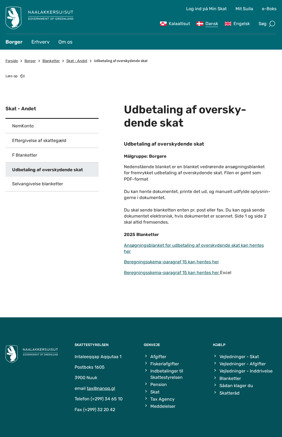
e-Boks (269, 8)
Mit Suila (244, 8)
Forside (12, 61)
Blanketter (51, 61)
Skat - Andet (76, 61)
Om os (65, 42)
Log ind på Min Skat (206, 8)
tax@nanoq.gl (101, 388)
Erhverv (40, 42)
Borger (14, 42)
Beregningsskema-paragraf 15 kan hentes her (171, 261)
